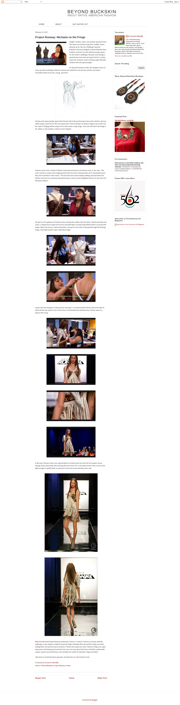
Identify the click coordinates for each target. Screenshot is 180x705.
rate (77, 657)
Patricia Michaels (47, 666)
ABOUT (58, 24)
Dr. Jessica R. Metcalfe (51, 663)
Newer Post (40, 678)
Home (71, 678)
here (41, 657)
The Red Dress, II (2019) (124, 121)
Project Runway (59, 666)
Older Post (102, 678)
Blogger (94, 700)
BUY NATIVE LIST (80, 24)
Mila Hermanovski (41, 642)
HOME (41, 24)
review (68, 666)
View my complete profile (123, 56)
